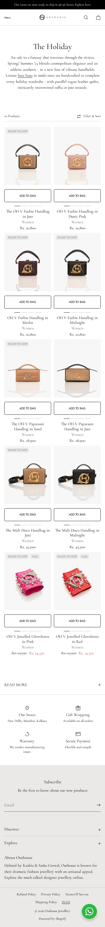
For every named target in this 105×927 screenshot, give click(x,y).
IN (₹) (66, 902)
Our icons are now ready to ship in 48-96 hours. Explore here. (52, 4)
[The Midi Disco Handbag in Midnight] (77, 475)
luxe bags (25, 75)
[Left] (8, 164)
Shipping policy (46, 902)
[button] (86, 17)
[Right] (47, 164)
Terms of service (77, 894)
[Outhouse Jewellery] (52, 17)
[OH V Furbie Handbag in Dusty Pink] (77, 156)
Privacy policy (50, 894)
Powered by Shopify (52, 919)
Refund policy (26, 894)
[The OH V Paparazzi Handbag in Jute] (77, 368)
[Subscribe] (94, 805)
